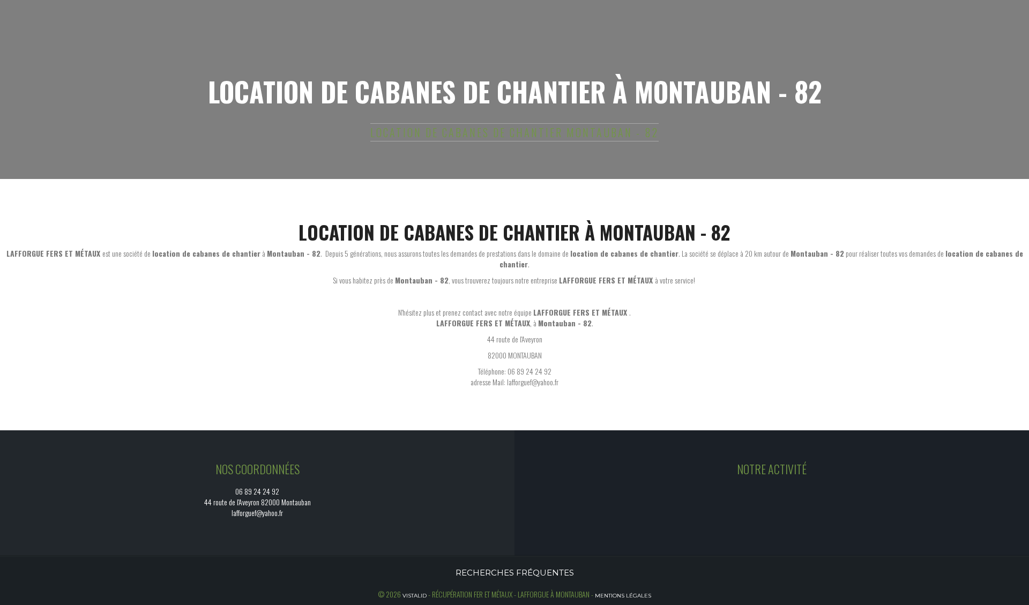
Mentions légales (623, 595)
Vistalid (414, 595)
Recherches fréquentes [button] (515, 572)
